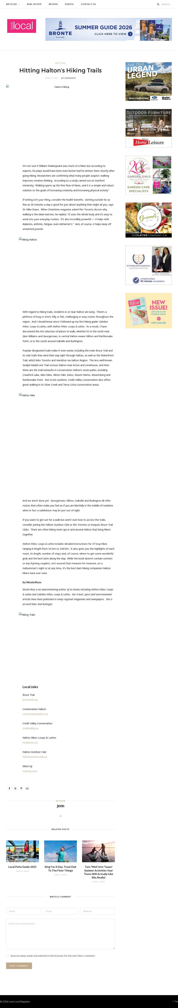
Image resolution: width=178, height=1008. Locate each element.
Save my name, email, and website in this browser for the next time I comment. (53, 955)
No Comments (68, 78)
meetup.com (30, 771)
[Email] (10, 204)
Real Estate (34, 4)
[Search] (158, 4)
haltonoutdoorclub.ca (35, 756)
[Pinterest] (10, 195)
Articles (11, 4)
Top (176, 1001)
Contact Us (88, 4)
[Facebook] (10, 177)
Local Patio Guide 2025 (22, 866)
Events (69, 4)
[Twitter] (10, 186)
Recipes (53, 4)
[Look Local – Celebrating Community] (21, 26)
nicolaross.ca (30, 742)
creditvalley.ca (30, 728)
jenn (60, 805)
